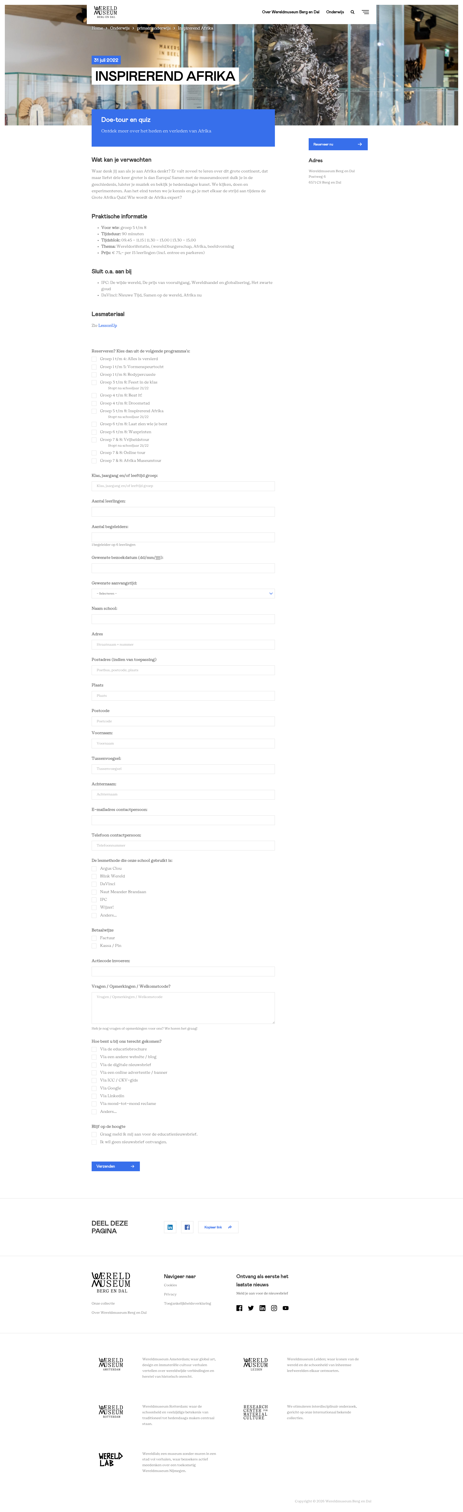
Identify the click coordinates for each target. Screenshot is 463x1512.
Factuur (107, 938)
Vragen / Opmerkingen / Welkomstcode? (131, 986)
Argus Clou (111, 868)
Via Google (110, 1088)
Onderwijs (335, 11)
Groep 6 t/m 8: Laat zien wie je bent (133, 424)
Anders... (108, 915)
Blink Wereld (112, 876)
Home (97, 28)
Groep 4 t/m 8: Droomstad (125, 403)
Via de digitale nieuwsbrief (125, 1065)
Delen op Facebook (187, 1227)
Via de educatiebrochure (123, 1049)
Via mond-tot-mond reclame (128, 1104)
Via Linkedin (112, 1096)
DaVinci (107, 884)
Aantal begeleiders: (110, 527)
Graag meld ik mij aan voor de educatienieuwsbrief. (148, 1134)
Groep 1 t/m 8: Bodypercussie (128, 374)
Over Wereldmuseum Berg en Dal (291, 11)
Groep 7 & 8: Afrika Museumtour (130, 461)
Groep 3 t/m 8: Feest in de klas (128, 382)
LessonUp (107, 326)
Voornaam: (102, 733)
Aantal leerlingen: (108, 501)
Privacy (170, 1294)
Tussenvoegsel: (106, 758)
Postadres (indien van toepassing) (124, 660)
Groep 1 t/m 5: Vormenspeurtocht (132, 367)
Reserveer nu (323, 144)
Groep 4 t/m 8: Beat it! (121, 395)
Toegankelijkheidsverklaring (187, 1303)
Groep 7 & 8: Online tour (122, 453)
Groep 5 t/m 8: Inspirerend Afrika (131, 411)
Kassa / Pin (110, 946)
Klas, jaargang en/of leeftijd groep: (125, 476)
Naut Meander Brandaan (123, 892)
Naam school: (105, 608)
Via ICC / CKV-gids (119, 1080)
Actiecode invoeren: (111, 961)
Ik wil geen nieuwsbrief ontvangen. (133, 1142)
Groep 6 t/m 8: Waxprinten (125, 432)
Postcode (100, 711)
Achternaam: (104, 784)
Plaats (97, 685)
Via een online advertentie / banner (133, 1072)
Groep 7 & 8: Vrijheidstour (124, 440)
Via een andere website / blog (128, 1057)
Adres (97, 634)
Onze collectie (103, 1303)
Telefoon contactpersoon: (116, 835)
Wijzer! (107, 907)
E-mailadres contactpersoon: (119, 810)
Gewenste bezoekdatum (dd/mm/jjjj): (127, 558)
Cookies (170, 1285)
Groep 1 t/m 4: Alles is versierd (129, 359)
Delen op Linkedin (170, 1227)
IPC (103, 900)
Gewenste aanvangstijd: (114, 583)
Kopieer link (213, 1227)
